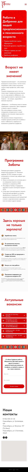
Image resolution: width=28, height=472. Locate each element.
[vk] (4, 438)
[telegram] (6, 438)
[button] (14, 315)
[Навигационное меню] (26, 4)
